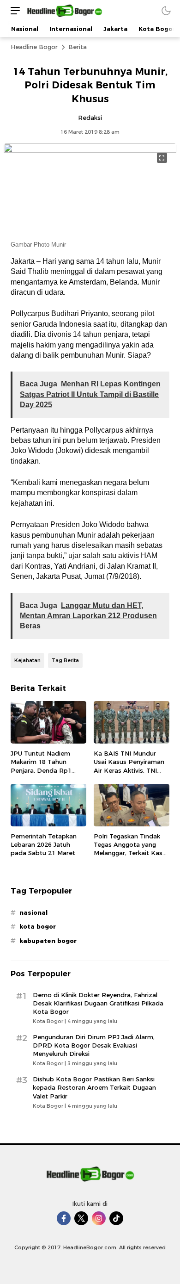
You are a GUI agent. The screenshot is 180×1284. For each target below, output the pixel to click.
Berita (77, 46)
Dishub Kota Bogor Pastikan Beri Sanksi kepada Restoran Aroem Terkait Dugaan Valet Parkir (94, 1087)
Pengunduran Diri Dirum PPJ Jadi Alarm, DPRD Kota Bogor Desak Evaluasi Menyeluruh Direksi (94, 1045)
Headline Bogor (34, 46)
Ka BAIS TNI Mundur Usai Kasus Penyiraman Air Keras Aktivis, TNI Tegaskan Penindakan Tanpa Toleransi (129, 770)
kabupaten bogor (48, 940)
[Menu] (13, 10)
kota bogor (37, 926)
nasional (33, 912)
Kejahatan (27, 660)
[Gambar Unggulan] (90, 150)
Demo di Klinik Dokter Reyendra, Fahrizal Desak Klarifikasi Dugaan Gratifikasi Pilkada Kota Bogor (98, 1003)
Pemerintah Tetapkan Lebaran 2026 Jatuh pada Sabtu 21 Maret (44, 844)
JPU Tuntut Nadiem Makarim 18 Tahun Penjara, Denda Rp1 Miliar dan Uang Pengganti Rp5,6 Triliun (46, 770)
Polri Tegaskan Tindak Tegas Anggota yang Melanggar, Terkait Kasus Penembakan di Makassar (131, 853)
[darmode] (166, 10)
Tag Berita (65, 660)
